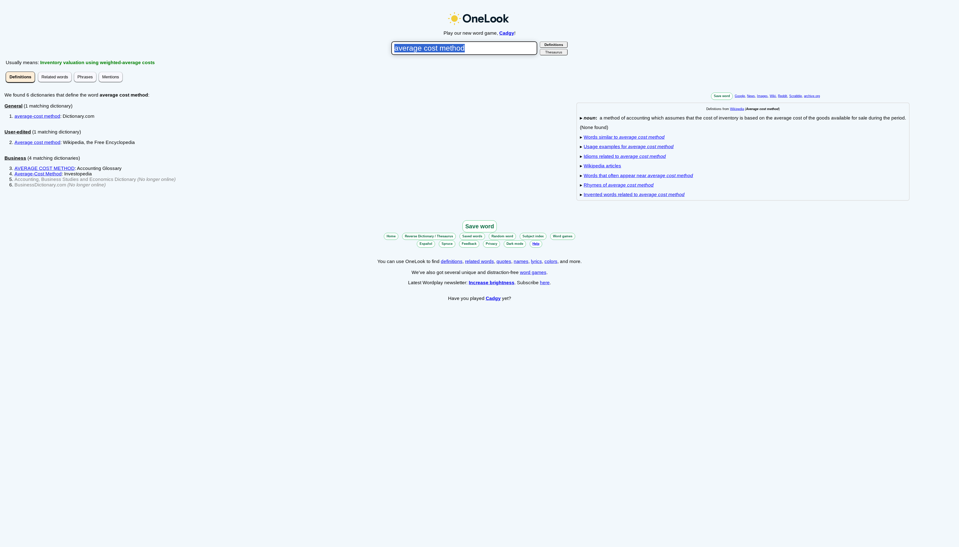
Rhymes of (619, 185)
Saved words (472, 236)
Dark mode (514, 244)
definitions (452, 261)
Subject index (533, 236)
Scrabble (795, 96)
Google (740, 96)
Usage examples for (629, 146)
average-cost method (37, 116)
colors (550, 261)
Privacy (491, 244)
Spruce (447, 244)
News (751, 96)
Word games (562, 236)
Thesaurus (553, 52)
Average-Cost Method (38, 173)
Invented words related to (634, 194)
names (521, 261)
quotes (503, 261)
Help (535, 244)
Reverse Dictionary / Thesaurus (429, 236)
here (545, 282)
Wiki (773, 96)
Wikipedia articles (602, 165)
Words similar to (624, 137)
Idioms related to (625, 156)
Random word (502, 236)
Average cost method (37, 142)
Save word (722, 96)
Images (762, 96)
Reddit (782, 96)
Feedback (469, 244)
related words (479, 261)
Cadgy (506, 33)
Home (391, 236)
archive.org (812, 96)
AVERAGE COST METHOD (44, 168)
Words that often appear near (638, 175)
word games (533, 272)
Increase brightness (491, 282)
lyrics (536, 261)
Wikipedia (737, 109)
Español (426, 244)
